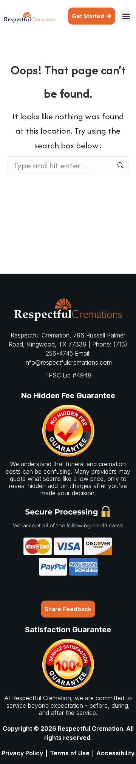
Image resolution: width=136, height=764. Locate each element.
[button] (126, 16)
